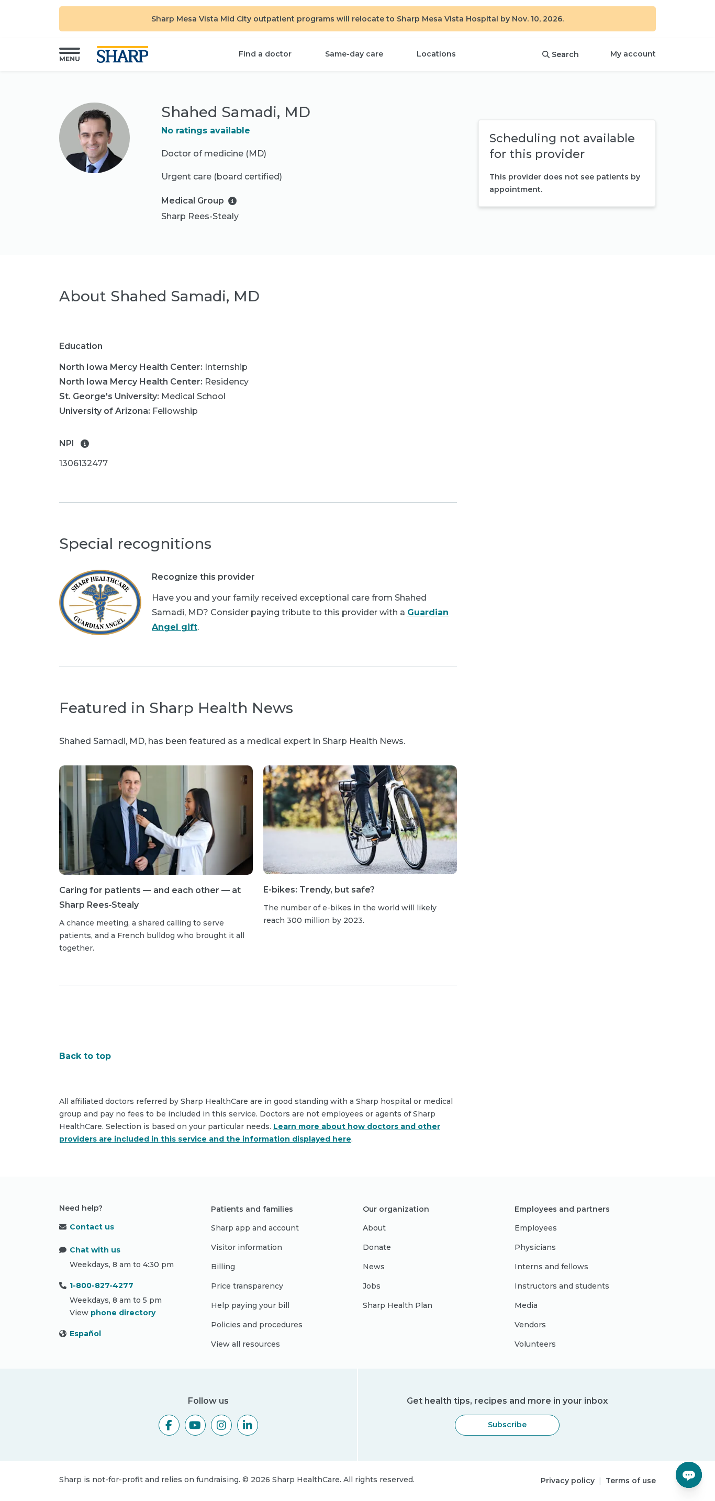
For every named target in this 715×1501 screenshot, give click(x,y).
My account (633, 54)
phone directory (123, 1312)
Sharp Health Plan (397, 1305)
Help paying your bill (250, 1305)
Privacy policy (568, 1480)
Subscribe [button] (507, 1424)
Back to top (85, 1056)
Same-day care (354, 54)
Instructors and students (562, 1286)
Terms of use (631, 1480)
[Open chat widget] (689, 1475)
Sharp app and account (255, 1228)
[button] (69, 54)
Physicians (535, 1247)
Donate (377, 1247)
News (374, 1266)
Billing (223, 1266)
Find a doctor (265, 54)
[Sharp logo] (124, 54)
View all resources (245, 1344)
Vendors (530, 1324)
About (374, 1228)
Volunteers (535, 1344)
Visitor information (246, 1247)
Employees (536, 1228)
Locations (436, 54)
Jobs (372, 1286)
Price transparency (247, 1286)
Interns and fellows (551, 1266)
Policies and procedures (257, 1324)
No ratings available (205, 131)
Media (526, 1305)
